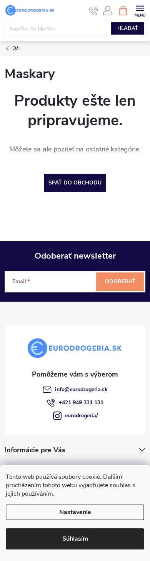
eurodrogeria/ (81, 415)
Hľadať (127, 28)
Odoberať (120, 281)
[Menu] (140, 10)
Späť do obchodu (75, 182)
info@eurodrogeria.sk (81, 389)
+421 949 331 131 (81, 402)
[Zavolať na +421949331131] (93, 11)
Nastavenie (75, 512)
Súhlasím (75, 538)
